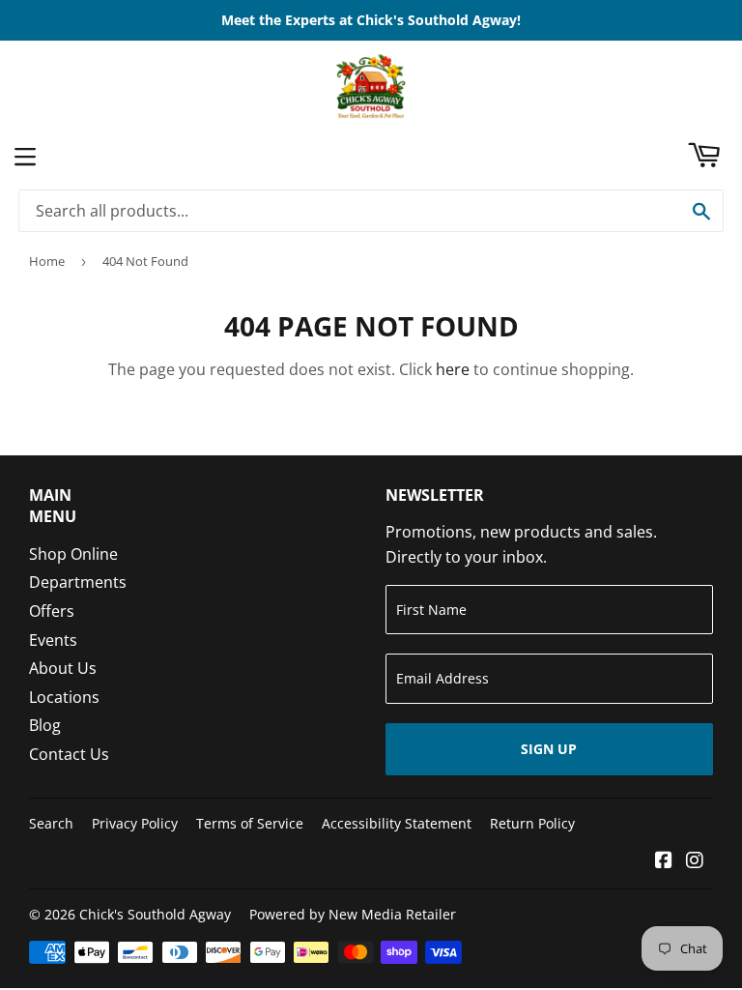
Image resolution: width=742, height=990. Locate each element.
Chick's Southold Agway (155, 914)
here (453, 369)
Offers (51, 611)
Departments (78, 582)
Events (53, 640)
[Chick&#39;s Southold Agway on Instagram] (694, 861)
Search (51, 823)
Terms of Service (249, 823)
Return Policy (532, 823)
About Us (63, 668)
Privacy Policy (135, 823)
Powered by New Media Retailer (352, 914)
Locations (64, 697)
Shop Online (73, 554)
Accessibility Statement (396, 823)
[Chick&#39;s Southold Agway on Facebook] (663, 861)
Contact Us (69, 754)
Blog (45, 725)
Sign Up (549, 749)
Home (47, 261)
